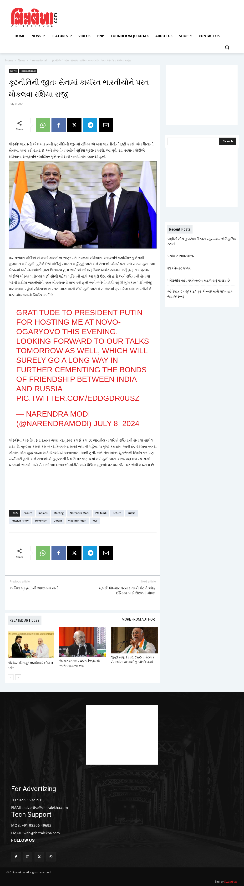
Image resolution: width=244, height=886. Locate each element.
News (21, 60)
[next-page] (18, 677)
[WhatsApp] (43, 125)
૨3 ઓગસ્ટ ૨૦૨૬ (179, 268)
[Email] (106, 125)
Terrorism (41, 520)
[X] (74, 125)
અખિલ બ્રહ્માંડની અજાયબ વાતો (34, 588)
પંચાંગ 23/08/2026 (180, 256)
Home (9, 60)
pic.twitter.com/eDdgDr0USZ (78, 398)
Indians (42, 513)
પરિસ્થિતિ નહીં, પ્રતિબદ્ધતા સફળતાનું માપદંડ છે (198, 280)
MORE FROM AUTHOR (138, 619)
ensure (28, 513)
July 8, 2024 (116, 423)
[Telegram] (90, 125)
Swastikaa (231, 882)
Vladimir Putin (77, 520)
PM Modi (101, 513)
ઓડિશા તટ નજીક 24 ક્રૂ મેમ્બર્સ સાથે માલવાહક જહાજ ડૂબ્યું (200, 293)
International (38, 60)
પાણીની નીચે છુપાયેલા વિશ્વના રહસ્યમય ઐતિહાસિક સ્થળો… (201, 241)
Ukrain (58, 520)
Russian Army (20, 520)
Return (117, 513)
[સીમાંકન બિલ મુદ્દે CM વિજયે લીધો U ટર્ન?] (31, 643)
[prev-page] (11, 677)
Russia (131, 513)
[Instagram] (27, 856)
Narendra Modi (79, 513)
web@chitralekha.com (42, 833)
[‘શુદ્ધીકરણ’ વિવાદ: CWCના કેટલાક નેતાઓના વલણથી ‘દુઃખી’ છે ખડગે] (134, 640)
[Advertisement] (121, 17)
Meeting (59, 513)
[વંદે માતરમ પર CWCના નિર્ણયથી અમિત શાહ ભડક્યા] (82, 642)
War (94, 520)
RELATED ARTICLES (25, 620)
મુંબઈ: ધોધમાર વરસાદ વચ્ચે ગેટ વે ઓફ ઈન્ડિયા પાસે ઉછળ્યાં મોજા (127, 590)
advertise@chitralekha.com (46, 807)
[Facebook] (58, 125)
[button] (227, 47)
